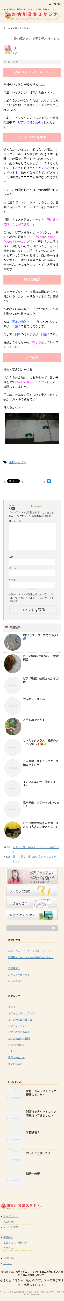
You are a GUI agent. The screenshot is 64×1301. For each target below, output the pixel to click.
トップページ (10, 1216)
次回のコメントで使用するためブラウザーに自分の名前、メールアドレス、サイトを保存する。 (31, 598)
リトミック (14, 1051)
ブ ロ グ (7, 1263)
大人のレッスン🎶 (34, 699)
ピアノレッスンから (19, 1026)
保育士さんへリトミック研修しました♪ (29, 951)
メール (12, 568)
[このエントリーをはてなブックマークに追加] (49, 481)
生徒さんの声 (17, 462)
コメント (15, 521)
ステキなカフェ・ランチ (21, 1013)
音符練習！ (14, 968)
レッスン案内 (10, 1227)
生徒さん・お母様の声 (15, 1243)
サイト (12, 579)
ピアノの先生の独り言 (20, 1020)
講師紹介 (8, 1237)
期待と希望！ (15, 981)
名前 (11, 557)
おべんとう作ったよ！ (20, 975)
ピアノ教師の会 (16, 1045)
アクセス (8, 1248)
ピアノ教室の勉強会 (19, 1032)
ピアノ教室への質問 (19, 1038)
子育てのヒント (16, 1057)
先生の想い (9, 1222)
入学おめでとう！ (35, 720)
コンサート (14, 1007)
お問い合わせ (10, 1258)
